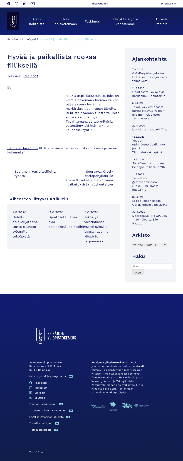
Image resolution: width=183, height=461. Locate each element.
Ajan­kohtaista (36, 21)
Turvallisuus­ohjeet (41, 423)
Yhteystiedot (100, 3)
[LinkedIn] (25, 4)
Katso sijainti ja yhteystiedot (47, 376)
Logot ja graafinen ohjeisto (46, 416)
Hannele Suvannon (22, 148)
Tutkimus (92, 21)
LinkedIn (40, 392)
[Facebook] (9, 4)
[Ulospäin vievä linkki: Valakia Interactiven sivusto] (36, 451)
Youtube (40, 397)
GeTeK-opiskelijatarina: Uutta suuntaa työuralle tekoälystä (26, 226)
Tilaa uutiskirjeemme (42, 404)
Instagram (41, 387)
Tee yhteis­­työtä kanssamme (125, 21)
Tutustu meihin (161, 21)
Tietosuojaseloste (40, 429)
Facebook (41, 382)
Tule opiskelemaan (66, 21)
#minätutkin (30, 39)
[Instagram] (17, 4)
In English (168, 3)
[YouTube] (33, 4)
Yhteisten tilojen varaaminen (47, 410)
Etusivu (12, 39)
